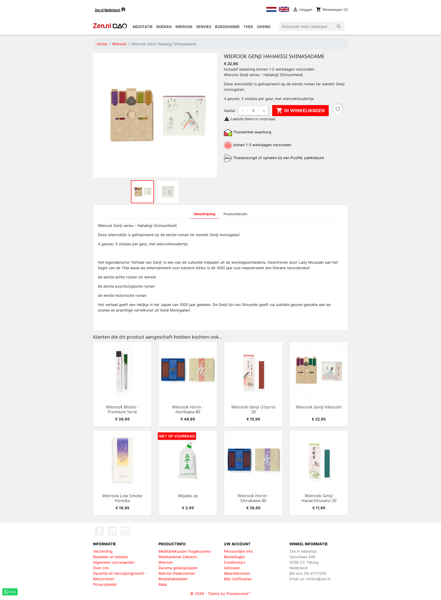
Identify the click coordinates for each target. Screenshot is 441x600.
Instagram (125, 531)
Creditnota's (234, 562)
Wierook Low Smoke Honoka (122, 498)
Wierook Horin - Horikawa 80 (188, 409)
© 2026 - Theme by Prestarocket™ (220, 593)
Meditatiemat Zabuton (177, 556)
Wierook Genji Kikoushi (319, 407)
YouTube (112, 531)
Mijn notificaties (238, 579)
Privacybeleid (104, 584)
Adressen (232, 568)
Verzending (103, 551)
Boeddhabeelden (173, 579)
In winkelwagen (300, 110)
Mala (162, 584)
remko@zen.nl (318, 579)
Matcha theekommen (176, 573)
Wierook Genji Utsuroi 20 (253, 409)
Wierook (165, 562)
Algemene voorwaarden (113, 562)
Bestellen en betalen (110, 556)
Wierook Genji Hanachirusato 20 (318, 498)
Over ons (101, 568)
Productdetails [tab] (235, 214)
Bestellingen (234, 556)
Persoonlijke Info (238, 551)
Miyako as (188, 495)
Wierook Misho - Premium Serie (122, 409)
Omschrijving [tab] (204, 214)
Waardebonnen (237, 573)
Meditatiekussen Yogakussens (184, 551)
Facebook (99, 531)
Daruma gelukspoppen (178, 568)
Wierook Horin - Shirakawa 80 (253, 498)
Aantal (229, 110)
